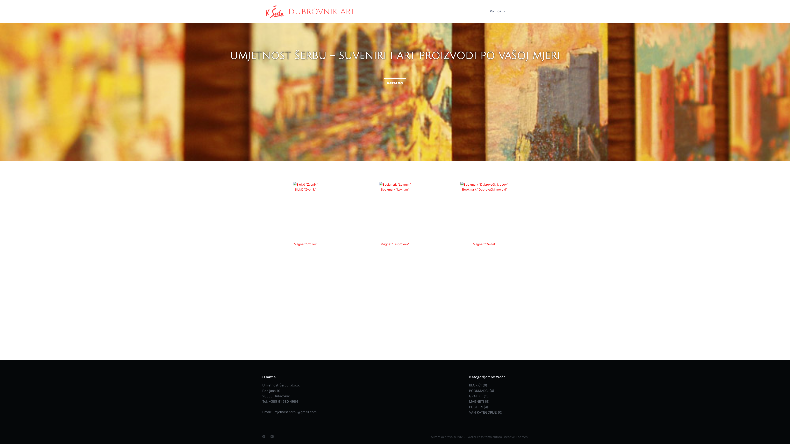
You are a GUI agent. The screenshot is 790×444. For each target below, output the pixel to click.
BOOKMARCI (479, 391)
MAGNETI (476, 401)
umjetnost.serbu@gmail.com (295, 412)
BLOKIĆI (475, 385)
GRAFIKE (476, 396)
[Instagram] (272, 436)
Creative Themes (515, 437)
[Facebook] (263, 436)
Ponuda (495, 11)
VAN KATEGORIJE (483, 412)
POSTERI (476, 407)
